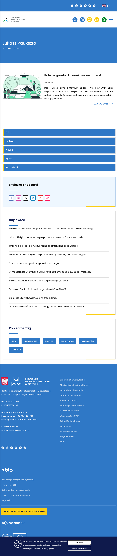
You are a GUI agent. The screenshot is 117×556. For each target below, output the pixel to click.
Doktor (49, 341)
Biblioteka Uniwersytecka (72, 380)
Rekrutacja (67, 341)
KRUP (62, 441)
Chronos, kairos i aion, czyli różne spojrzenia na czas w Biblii (43, 246)
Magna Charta (67, 436)
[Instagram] (76, 5)
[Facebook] (72, 5)
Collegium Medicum (70, 411)
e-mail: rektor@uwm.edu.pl (14, 412)
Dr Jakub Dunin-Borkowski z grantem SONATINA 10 (37, 289)
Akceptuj (79, 542)
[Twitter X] (81, 5)
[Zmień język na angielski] (103, 5)
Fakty (9, 132)
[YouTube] (89, 5)
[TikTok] (94, 5)
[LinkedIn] (85, 5)
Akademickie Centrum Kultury (75, 385)
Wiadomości (87, 341)
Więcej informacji (79, 548)
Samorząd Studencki (70, 395)
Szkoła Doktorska (68, 400)
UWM (13, 341)
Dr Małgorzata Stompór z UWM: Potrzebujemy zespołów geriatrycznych (50, 272)
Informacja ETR (9, 485)
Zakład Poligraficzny (70, 421)
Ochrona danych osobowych (15, 490)
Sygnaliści (6, 500)
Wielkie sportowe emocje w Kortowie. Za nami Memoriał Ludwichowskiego (51, 228)
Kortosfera (65, 426)
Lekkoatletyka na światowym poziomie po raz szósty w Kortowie (46, 237)
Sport (9, 158)
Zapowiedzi (12, 167)
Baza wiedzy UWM (68, 431)
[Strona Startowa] (14, 19)
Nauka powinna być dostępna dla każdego (34, 263)
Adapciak (16, 350)
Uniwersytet (30, 341)
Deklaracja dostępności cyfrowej (17, 480)
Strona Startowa (11, 48)
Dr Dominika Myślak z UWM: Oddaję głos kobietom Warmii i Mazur (46, 306)
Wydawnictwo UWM (69, 416)
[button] (74, 19)
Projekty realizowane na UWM (15, 495)
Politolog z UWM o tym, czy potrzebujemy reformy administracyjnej (47, 254)
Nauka (9, 149)
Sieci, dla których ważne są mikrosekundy (33, 298)
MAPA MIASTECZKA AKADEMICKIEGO (24, 511)
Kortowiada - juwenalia (71, 390)
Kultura (10, 141)
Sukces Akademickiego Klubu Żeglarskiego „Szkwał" (39, 280)
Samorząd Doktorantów (72, 405)
